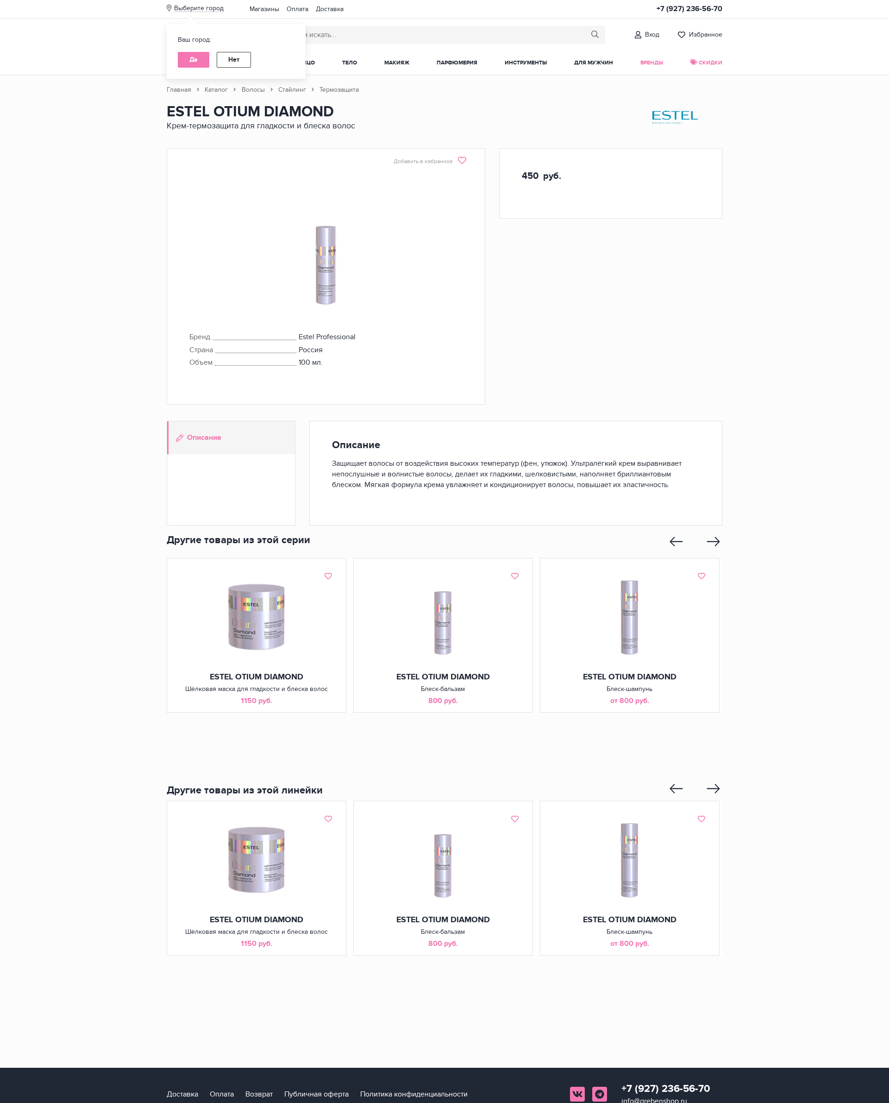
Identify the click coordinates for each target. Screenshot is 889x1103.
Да (193, 59)
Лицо (306, 62)
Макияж (396, 62)
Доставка (330, 9)
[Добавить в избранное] (328, 576)
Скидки (709, 62)
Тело (349, 62)
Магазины (264, 9)
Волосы (253, 90)
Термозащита (339, 90)
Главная (179, 90)
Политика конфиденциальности (414, 1094)
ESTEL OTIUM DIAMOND (256, 677)
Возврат (259, 1094)
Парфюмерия (457, 62)
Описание (204, 437)
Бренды (651, 62)
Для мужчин (593, 62)
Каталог (216, 90)
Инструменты (526, 62)
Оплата (297, 9)
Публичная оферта (316, 1094)
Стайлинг (292, 90)
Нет (233, 59)
